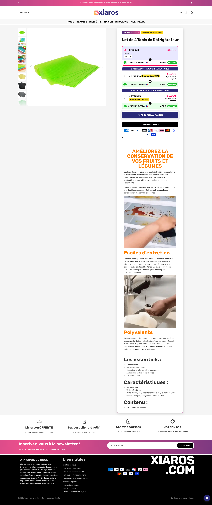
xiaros (25, 498)
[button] (150, 56)
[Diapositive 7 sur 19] (22, 86)
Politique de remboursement (74, 475)
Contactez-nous (69, 465)
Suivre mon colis (69, 488)
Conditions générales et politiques (182, 498)
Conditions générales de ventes (75, 478)
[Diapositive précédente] (18, 3)
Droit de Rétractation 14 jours (74, 492)
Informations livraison (71, 485)
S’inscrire (185, 445)
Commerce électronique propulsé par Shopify (44, 498)
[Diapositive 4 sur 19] (22, 59)
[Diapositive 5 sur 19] (22, 68)
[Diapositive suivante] (191, 3)
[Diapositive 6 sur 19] (22, 77)
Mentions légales (70, 482)
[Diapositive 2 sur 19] (22, 41)
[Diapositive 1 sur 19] (22, 32)
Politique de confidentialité (73, 471)
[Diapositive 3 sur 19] (22, 50)
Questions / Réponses (71, 468)
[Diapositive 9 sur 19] (22, 103)
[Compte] (186, 12)
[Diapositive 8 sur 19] (22, 95)
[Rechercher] (181, 12)
